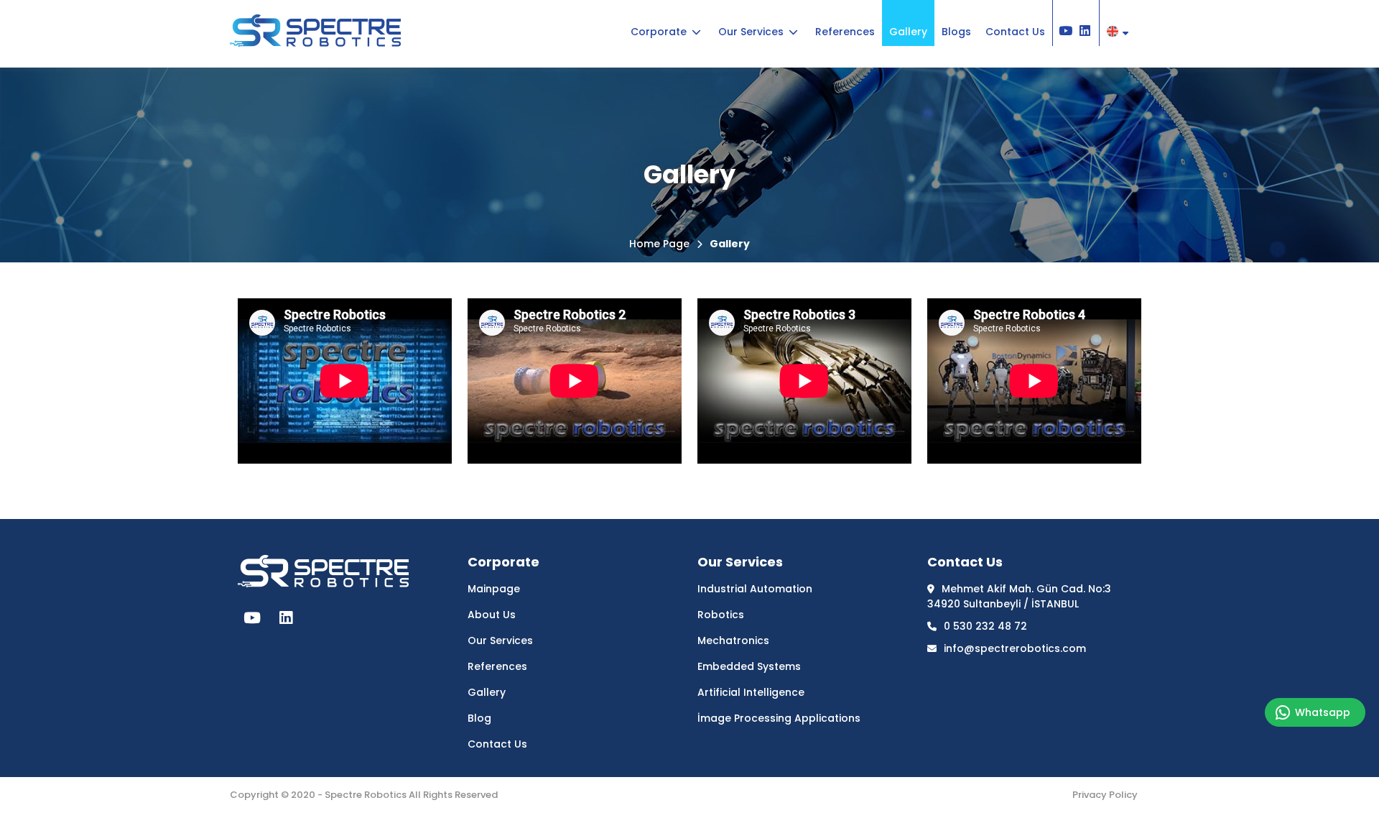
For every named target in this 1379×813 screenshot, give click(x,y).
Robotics (720, 614)
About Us (492, 614)
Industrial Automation (754, 589)
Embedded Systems (749, 666)
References (497, 666)
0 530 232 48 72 (985, 626)
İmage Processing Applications (778, 718)
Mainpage (494, 589)
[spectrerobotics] (315, 39)
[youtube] (252, 617)
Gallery (730, 243)
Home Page (659, 243)
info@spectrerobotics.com (1015, 648)
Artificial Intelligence (750, 692)
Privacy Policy (1105, 794)
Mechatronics (733, 640)
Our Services (500, 640)
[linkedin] (285, 617)
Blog (479, 718)
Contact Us (497, 744)
